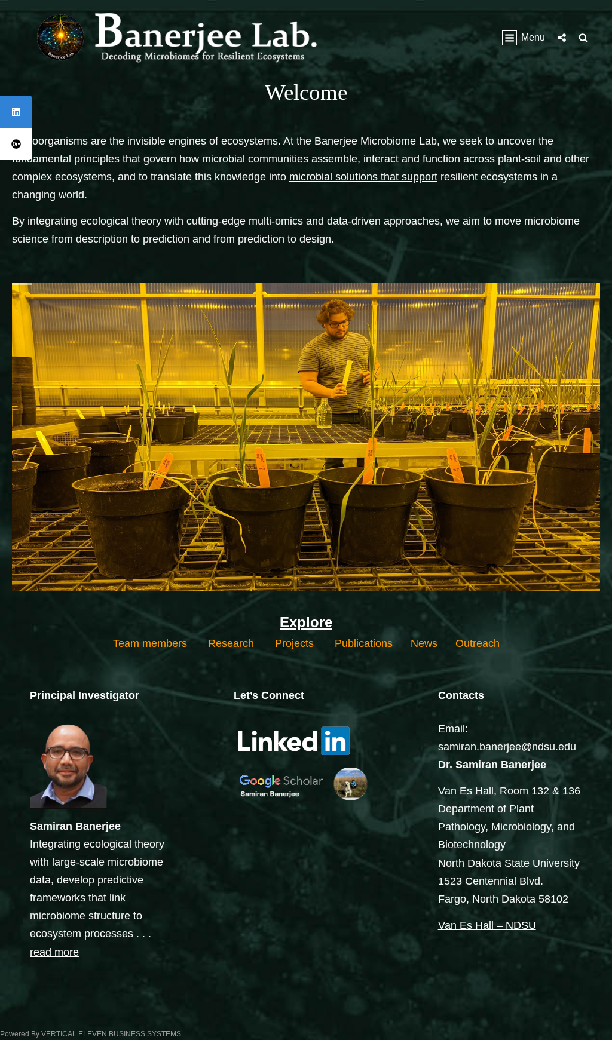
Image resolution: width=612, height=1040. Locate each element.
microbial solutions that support (363, 177)
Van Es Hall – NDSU (487, 925)
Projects (294, 643)
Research (231, 643)
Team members (150, 643)
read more (54, 952)
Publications (364, 643)
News (424, 643)
